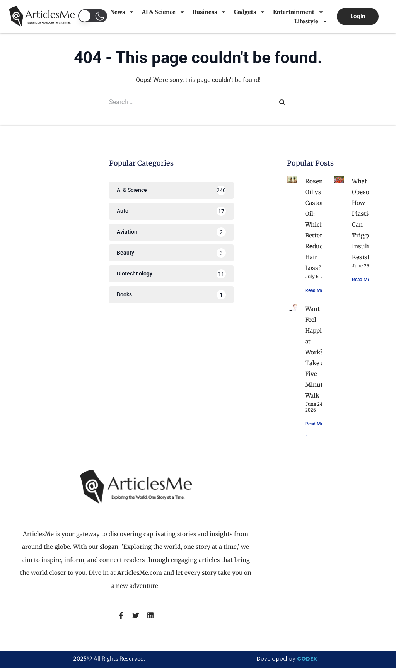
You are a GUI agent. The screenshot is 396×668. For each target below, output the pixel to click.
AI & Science (159, 12)
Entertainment (293, 12)
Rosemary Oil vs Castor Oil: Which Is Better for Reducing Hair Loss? (319, 225)
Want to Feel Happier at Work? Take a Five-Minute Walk (316, 352)
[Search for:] (198, 102)
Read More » (318, 290)
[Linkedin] (150, 615)
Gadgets (245, 12)
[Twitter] (135, 615)
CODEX (307, 659)
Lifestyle (306, 21)
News (117, 12)
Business (205, 12)
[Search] (282, 102)
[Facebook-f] (121, 615)
